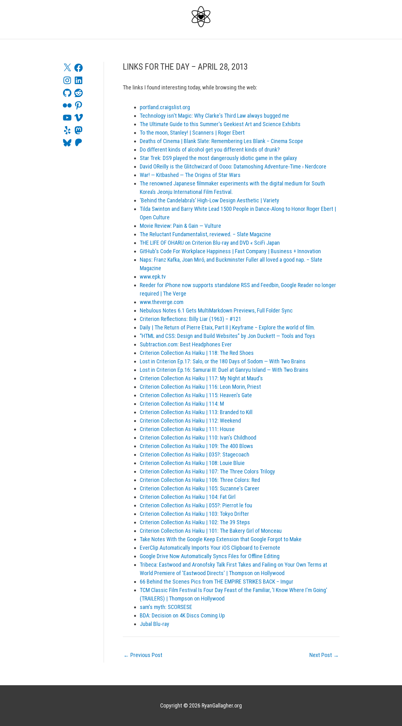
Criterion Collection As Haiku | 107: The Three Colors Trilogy (207, 471)
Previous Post (142, 655)
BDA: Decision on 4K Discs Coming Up (182, 615)
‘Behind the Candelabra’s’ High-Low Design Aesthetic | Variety (209, 200)
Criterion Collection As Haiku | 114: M (182, 403)
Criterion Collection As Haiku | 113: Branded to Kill (196, 412)
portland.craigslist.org (165, 107)
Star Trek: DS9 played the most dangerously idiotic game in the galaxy (218, 158)
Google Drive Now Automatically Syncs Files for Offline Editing (210, 556)
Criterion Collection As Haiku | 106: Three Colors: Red (200, 480)
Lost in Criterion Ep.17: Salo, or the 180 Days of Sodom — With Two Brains (223, 361)
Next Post (324, 655)
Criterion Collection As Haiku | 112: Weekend (190, 420)
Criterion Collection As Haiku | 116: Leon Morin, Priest (200, 386)
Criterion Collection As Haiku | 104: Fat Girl (188, 497)
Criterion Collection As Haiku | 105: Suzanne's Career (199, 488)
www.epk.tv (153, 276)
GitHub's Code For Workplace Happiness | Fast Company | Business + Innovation (230, 251)
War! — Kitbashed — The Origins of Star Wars (190, 175)
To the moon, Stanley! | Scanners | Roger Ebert (192, 132)
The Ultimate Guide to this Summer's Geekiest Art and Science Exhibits (220, 124)
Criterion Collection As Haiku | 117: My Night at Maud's (201, 378)
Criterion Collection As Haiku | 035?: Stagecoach (194, 454)
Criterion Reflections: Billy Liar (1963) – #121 (190, 319)
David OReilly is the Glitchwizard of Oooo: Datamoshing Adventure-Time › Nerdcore (233, 166)
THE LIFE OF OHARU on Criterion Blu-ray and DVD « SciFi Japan (210, 242)
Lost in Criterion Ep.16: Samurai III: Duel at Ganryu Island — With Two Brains (224, 369)
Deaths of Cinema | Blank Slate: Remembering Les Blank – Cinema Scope (221, 141)
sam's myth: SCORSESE (166, 607)
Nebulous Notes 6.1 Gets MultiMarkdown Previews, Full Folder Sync (216, 310)
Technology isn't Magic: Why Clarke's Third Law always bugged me (214, 115)
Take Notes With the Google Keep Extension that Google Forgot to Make (221, 539)
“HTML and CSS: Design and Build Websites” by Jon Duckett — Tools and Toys (227, 336)
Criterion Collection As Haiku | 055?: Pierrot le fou (196, 505)
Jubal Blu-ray (154, 624)
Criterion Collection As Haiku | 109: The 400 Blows (196, 446)
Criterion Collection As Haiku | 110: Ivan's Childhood (198, 437)
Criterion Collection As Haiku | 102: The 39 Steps (195, 522)
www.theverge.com (161, 302)
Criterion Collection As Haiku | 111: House (187, 429)
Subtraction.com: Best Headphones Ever (186, 344)
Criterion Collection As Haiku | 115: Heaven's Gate (196, 395)
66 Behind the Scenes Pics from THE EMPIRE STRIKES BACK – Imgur (216, 581)
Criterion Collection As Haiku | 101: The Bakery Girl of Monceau (211, 530)
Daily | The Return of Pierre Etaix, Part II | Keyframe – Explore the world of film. (227, 327)
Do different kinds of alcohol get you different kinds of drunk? (210, 149)
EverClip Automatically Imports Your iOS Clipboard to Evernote (210, 547)
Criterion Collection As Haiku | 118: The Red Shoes (197, 353)
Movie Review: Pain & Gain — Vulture (180, 225)
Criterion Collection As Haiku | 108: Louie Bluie (192, 463)
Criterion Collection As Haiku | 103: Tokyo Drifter (194, 513)
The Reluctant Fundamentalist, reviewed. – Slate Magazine (205, 234)
